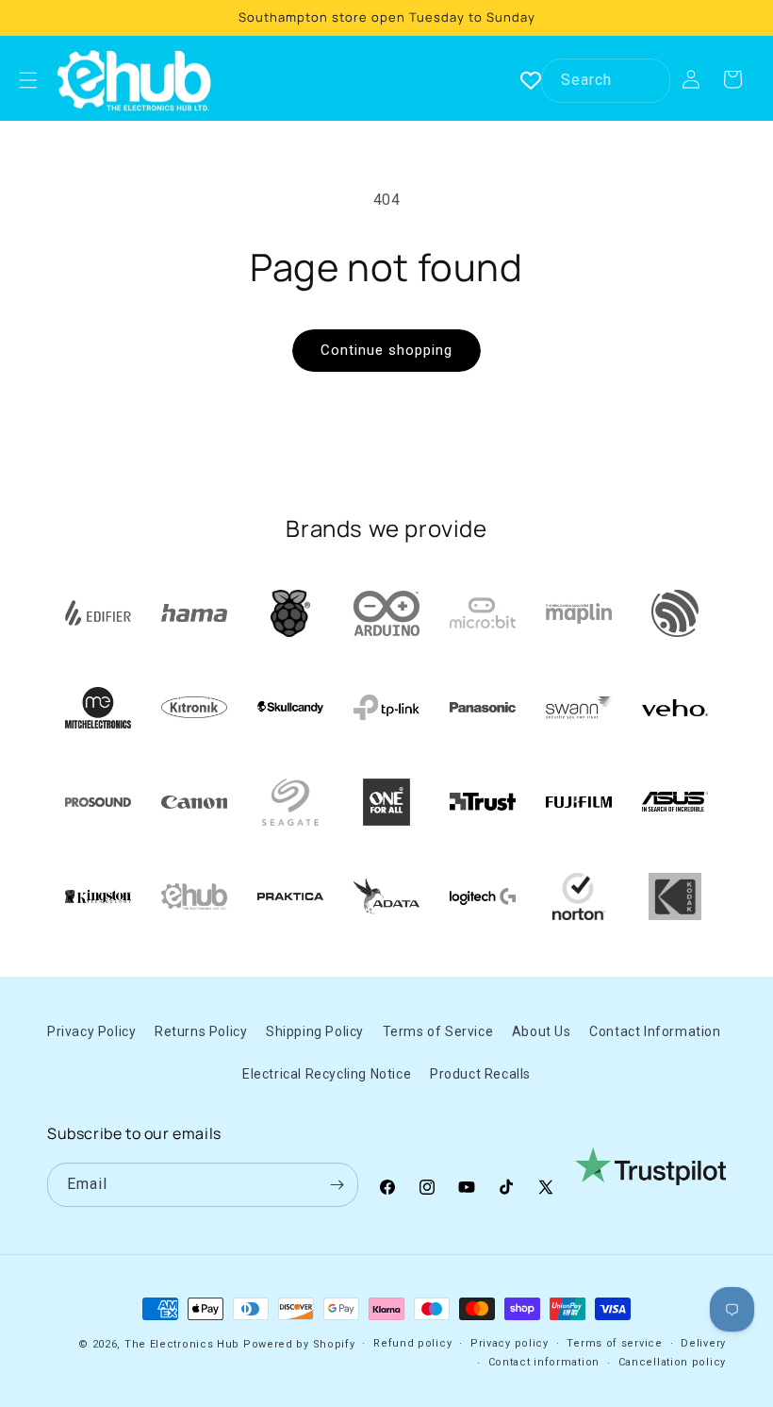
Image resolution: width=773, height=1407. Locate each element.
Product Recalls (480, 1073)
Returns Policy (201, 1031)
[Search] (648, 80)
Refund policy (412, 1343)
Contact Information (654, 1031)
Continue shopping (386, 350)
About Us (541, 1031)
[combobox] (605, 80)
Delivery (703, 1343)
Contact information (544, 1362)
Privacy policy (509, 1343)
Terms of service (614, 1343)
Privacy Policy (91, 1031)
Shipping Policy (315, 1031)
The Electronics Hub (181, 1344)
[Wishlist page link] (530, 80)
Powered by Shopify (299, 1344)
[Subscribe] (336, 1185)
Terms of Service (438, 1031)
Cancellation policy (672, 1362)
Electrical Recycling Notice (326, 1073)
